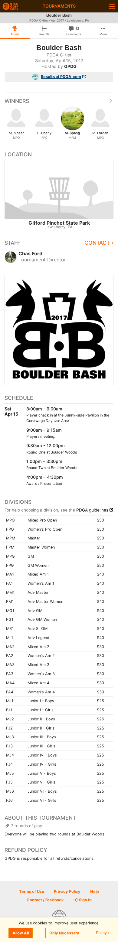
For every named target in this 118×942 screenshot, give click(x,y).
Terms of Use (31, 891)
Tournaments (59, 6)
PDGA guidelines (92, 510)
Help (94, 891)
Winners (17, 101)
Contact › (98, 243)
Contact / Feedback (45, 900)
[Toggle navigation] (112, 6)
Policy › (103, 933)
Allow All (20, 933)
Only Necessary (64, 933)
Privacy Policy (67, 891)
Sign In (85, 900)
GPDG (70, 66)
